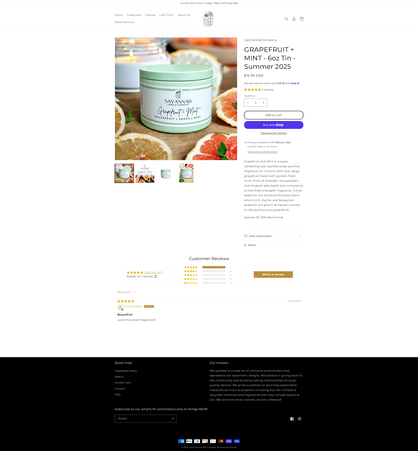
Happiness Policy (126, 370)
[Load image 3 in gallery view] (165, 173)
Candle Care (123, 382)
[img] (125, 301)
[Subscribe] (172, 419)
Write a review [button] (273, 274)
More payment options (274, 133)
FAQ (118, 394)
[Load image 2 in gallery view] (144, 173)
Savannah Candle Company (202, 447)
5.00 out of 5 (154, 272)
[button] (286, 19)
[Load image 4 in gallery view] (186, 173)
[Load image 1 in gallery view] (124, 173)
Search (119, 376)
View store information (262, 151)
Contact (120, 388)
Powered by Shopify (227, 447)
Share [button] (252, 245)
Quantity (249, 96)
